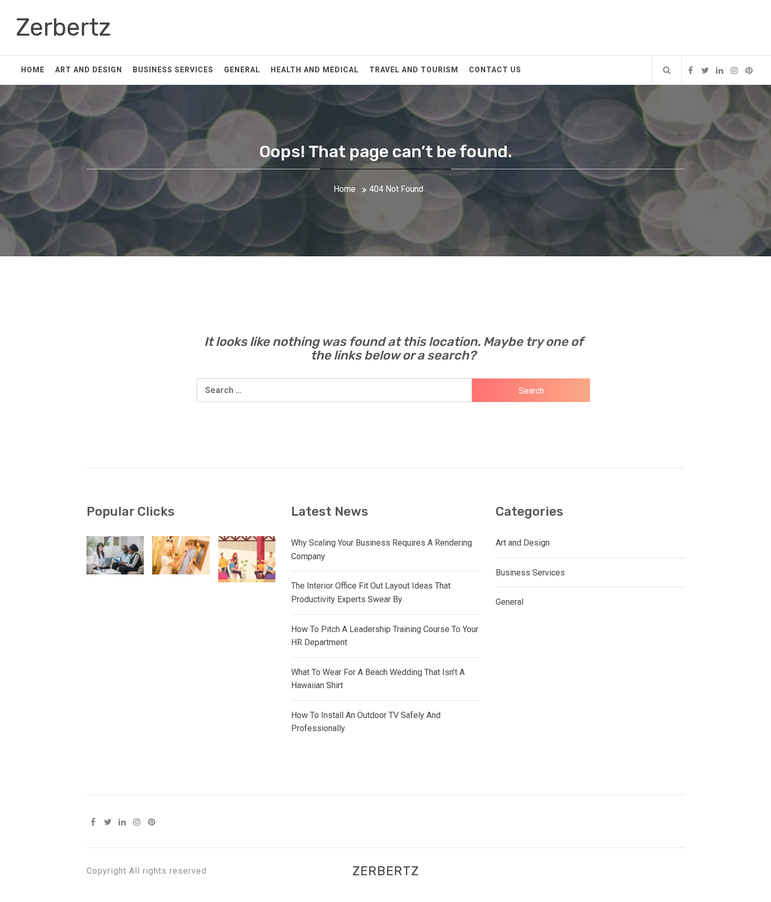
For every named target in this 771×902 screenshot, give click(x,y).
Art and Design (88, 70)
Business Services (173, 70)
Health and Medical (315, 70)
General (242, 70)
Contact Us (495, 70)
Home (33, 70)
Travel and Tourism (413, 70)
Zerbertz (63, 27)
